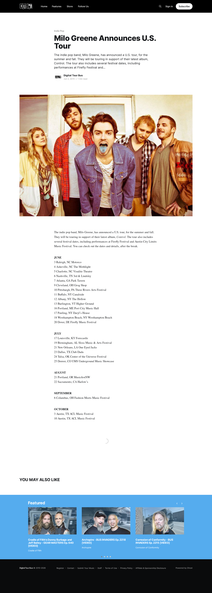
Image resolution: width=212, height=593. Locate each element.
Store (70, 6)
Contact (70, 568)
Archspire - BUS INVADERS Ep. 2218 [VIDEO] (104, 541)
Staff (99, 568)
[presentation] (177, 503)
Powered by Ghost (184, 568)
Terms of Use (111, 568)
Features (56, 6)
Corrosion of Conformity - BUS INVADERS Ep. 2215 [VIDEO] (154, 541)
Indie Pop (59, 30)
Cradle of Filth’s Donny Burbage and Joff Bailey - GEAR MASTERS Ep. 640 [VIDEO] (51, 542)
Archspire (86, 547)
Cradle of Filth (35, 550)
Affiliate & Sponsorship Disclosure (151, 568)
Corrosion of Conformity (147, 547)
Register (60, 568)
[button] (101, 556)
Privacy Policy (126, 568)
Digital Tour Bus (73, 75)
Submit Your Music (85, 568)
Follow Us (83, 6)
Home (44, 6)
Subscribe (184, 6)
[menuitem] (44, 6)
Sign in (169, 6)
